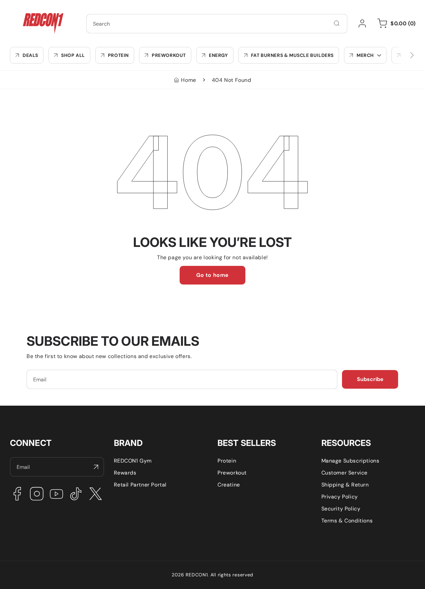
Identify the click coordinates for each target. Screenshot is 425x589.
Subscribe (370, 379)
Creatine (228, 484)
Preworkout (232, 472)
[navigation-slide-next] (403, 55)
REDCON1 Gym (133, 460)
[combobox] (217, 23)
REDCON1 (197, 575)
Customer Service (344, 472)
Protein (226, 460)
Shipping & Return (345, 484)
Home (188, 80)
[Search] (336, 23)
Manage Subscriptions (350, 460)
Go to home (212, 275)
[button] (365, 55)
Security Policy (341, 508)
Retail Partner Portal (140, 484)
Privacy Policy (339, 496)
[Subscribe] (96, 467)
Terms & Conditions (347, 520)
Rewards (125, 472)
